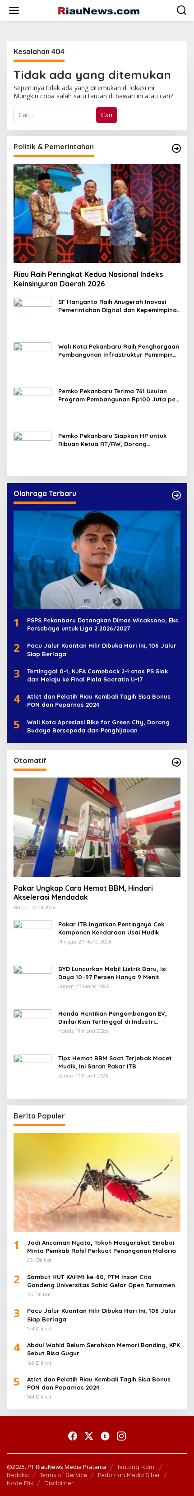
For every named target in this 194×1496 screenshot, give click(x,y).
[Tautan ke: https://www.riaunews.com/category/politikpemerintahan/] (176, 148)
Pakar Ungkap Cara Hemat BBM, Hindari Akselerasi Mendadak (83, 893)
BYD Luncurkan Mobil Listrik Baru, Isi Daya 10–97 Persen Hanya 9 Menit (112, 972)
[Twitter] (89, 1436)
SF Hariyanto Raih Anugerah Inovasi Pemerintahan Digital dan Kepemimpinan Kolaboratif (119, 306)
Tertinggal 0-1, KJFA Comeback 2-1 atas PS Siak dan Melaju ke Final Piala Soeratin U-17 (97, 675)
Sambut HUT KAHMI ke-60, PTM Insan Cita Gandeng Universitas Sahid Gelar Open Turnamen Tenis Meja (101, 1281)
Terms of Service (63, 1474)
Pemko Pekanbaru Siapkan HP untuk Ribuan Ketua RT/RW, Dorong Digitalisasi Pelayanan (112, 440)
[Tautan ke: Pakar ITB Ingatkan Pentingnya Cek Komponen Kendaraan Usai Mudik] (32, 938)
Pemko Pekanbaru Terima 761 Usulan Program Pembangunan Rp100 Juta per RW (118, 395)
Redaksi (18, 1474)
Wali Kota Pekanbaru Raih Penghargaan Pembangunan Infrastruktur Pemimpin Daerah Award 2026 (118, 351)
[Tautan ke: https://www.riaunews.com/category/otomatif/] (176, 762)
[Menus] (14, 10)
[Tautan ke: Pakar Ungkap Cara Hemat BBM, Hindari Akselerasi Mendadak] (97, 827)
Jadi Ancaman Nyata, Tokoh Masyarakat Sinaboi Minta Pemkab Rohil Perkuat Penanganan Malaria (101, 1246)
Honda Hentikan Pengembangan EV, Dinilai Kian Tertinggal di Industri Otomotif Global (112, 1018)
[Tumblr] (105, 1436)
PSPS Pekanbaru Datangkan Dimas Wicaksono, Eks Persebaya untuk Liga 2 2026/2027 (102, 624)
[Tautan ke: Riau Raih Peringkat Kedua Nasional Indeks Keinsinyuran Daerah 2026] (97, 213)
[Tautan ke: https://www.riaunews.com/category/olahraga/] (176, 495)
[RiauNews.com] (98, 10)
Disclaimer (59, 1483)
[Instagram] (121, 1436)
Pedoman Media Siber (129, 1474)
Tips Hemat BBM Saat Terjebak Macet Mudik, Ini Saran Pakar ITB (115, 1062)
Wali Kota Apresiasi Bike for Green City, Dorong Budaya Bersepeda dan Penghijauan (98, 726)
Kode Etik (20, 1483)
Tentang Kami (136, 1466)
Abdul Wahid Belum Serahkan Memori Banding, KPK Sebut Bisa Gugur (103, 1349)
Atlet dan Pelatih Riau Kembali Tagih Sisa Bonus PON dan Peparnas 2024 (99, 700)
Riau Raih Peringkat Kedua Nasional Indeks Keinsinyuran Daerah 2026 (88, 279)
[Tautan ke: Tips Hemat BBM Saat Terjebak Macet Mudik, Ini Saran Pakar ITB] (32, 1072)
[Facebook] (73, 1436)
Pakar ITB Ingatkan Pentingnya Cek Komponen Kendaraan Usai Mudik (111, 928)
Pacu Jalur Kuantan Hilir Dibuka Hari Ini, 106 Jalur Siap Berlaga (101, 649)
